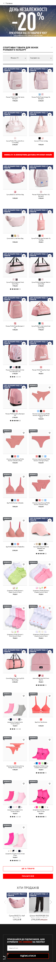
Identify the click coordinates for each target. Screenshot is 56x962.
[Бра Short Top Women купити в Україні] (41, 705)
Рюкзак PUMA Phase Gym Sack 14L (41, 370)
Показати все (28, 876)
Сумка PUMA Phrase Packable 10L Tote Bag (41, 239)
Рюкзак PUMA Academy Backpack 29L (15, 414)
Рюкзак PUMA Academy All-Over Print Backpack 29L (15, 370)
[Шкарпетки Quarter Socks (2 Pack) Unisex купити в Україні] (41, 792)
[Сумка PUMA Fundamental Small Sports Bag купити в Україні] (41, 309)
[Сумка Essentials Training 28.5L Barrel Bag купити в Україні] (15, 661)
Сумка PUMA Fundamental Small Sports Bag (41, 326)
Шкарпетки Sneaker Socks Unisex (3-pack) (15, 722)
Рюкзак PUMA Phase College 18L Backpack (41, 97)
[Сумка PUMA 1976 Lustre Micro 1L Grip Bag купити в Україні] (15, 123)
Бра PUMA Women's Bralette (15, 503)
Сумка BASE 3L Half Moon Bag (15, 194)
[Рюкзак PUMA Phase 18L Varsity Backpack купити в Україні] (15, 80)
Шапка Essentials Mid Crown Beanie (41, 679)
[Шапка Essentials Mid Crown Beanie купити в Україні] (41, 661)
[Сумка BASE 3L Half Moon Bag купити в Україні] (15, 177)
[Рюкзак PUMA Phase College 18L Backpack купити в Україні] (41, 80)
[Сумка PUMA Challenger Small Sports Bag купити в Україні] (15, 265)
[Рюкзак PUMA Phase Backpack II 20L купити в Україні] (15, 309)
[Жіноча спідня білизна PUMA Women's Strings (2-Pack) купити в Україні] (41, 442)
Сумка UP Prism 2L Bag (41, 141)
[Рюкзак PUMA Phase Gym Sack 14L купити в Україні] (41, 352)
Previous (34, 544)
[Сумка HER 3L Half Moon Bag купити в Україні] (15, 221)
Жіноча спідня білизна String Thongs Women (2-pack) (15, 766)
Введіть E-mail (13, 948)
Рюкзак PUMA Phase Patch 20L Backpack (41, 195)
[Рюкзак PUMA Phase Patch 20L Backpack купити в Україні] (41, 177)
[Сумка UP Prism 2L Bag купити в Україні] (41, 123)
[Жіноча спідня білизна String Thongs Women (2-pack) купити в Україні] (15, 748)
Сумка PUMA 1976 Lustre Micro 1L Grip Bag (15, 141)
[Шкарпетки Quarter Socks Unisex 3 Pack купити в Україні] (15, 836)
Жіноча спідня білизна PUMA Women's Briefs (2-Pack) (15, 459)
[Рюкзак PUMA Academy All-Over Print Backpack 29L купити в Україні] (15, 352)
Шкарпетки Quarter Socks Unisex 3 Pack (15, 854)
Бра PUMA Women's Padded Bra (15, 546)
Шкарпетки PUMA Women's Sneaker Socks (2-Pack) (41, 591)
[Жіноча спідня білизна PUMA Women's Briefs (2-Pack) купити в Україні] (15, 442)
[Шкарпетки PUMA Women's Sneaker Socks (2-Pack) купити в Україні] (41, 573)
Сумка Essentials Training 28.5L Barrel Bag (15, 679)
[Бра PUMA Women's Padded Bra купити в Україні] (15, 529)
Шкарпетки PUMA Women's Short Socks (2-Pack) (15, 635)
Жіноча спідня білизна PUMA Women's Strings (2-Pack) (41, 459)
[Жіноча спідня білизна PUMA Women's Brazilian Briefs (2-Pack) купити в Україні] (41, 396)
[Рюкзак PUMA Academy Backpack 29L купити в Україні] (15, 396)
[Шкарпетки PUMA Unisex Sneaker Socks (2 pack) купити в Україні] (41, 748)
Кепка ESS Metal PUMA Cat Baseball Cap (41, 547)
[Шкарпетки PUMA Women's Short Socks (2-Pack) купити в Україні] (15, 617)
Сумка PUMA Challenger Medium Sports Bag (41, 283)
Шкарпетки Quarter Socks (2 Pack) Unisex (41, 810)
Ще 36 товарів (28, 869)
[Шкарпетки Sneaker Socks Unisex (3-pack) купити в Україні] (15, 705)
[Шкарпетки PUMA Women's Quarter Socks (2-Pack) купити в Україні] (41, 617)
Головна (9, 3)
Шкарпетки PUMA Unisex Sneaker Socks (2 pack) (41, 766)
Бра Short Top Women (41, 722)
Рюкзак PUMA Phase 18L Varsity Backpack (15, 97)
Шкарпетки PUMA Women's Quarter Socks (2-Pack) (41, 635)
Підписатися (28, 956)
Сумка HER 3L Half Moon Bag (15, 238)
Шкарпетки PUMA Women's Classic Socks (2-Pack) (15, 591)
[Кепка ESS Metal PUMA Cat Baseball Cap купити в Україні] (41, 529)
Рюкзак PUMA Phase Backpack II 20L (15, 326)
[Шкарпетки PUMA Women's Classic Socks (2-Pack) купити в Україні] (15, 573)
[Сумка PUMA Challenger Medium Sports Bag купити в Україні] (41, 265)
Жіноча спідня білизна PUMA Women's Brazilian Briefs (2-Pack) (41, 415)
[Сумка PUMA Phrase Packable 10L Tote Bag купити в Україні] (41, 221)
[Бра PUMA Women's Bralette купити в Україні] (15, 485)
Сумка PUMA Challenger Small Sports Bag (15, 283)
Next (47, 544)
